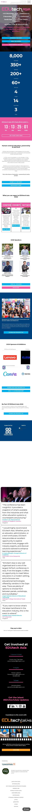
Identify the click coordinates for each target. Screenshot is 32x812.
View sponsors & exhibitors (16, 225)
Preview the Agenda (6, 229)
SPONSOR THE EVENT (16, 38)
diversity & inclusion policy (16, 790)
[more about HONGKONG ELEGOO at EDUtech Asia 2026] (10, 357)
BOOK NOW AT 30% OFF (16, 44)
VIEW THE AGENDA (16, 41)
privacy (16, 799)
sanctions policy (16, 795)
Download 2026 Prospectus (16, 387)
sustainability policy (16, 792)
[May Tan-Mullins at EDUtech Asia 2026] (25, 266)
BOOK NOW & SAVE (16, 185)
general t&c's (16, 801)
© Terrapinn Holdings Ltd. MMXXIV (16, 797)
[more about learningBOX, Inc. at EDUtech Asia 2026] (10, 373)
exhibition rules (16, 788)
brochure (16, 806)
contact (16, 804)
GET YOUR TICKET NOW (16, 135)
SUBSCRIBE (16, 749)
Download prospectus (16, 332)
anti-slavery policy (16, 783)
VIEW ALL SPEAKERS (16, 284)
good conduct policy (16, 781)
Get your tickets (26, 228)
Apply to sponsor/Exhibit (16, 390)
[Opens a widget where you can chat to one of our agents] (26, 809)
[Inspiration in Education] (3, 2)
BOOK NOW (16, 287)
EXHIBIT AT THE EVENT (16, 182)
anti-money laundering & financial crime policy (16, 786)
